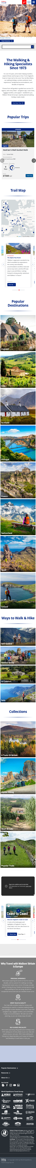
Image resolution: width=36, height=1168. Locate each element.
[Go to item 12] (25, 939)
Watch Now (11, 934)
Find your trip (17, 103)
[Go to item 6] (17, 939)
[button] (25, 37)
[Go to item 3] (14, 939)
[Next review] (32, 264)
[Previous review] (3, 264)
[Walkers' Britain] (2, 2)
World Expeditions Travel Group (12, 1091)
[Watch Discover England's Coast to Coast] (16, 911)
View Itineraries (5, 41)
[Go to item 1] (11, 939)
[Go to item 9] (21, 939)
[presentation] (2, 160)
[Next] (32, 920)
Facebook (7, 1085)
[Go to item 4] (15, 939)
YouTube (14, 1085)
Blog (3, 1085)
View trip (10, 284)
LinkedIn (18, 1085)
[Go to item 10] (22, 939)
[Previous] (3, 920)
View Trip (29, 175)
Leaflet (19, 236)
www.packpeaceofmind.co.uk (22, 1150)
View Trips (18, 934)
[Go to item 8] (20, 939)
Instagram (10, 1085)
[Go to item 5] (16, 939)
